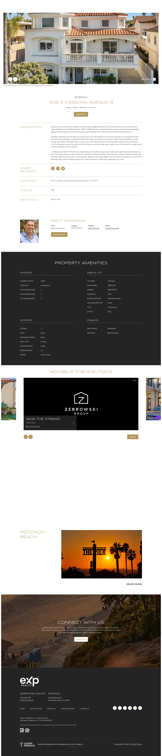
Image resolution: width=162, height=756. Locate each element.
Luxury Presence (76, 744)
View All (132, 437)
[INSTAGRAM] (120, 708)
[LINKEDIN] (125, 708)
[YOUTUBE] (135, 708)
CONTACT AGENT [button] (59, 234)
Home (22, 708)
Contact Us (84, 708)
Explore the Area (134, 584)
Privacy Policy (136, 744)
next (15, 79)
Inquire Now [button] (81, 114)
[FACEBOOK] (115, 708)
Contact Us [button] (81, 639)
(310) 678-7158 (93, 228)
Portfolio (51, 708)
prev (10, 79)
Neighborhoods (67, 708)
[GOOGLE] (140, 708)
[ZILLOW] (130, 708)
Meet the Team (36, 708)
